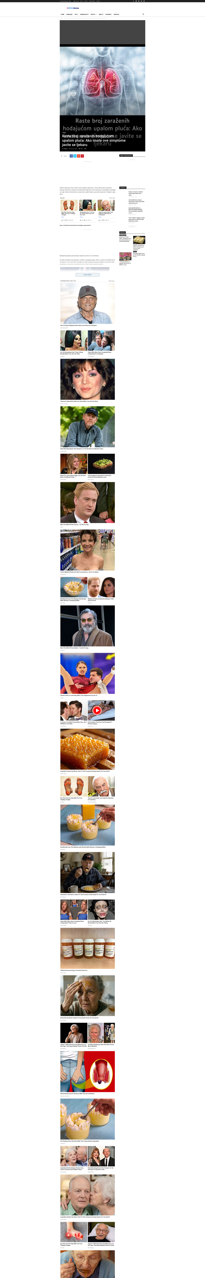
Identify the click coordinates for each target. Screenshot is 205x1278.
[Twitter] (136, 1)
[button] (143, 14)
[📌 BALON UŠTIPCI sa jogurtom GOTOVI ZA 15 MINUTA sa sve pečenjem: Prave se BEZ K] (125, 256)
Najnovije (69, 14)
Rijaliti (101, 14)
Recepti (93, 14)
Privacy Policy (92, 1)
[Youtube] (144, 1)
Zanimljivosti (84, 14)
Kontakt (98, 1)
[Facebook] (133, 1)
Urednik (65, 148)
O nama (86, 1)
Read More (88, 274)
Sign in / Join (76, 1)
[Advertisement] (102, 32)
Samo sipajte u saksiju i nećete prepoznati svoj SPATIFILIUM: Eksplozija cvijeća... (137, 219)
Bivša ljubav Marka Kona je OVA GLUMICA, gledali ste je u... (139, 255)
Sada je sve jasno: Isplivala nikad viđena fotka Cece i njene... (136, 193)
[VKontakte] (141, 1)
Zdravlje (116, 14)
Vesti (76, 14)
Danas (135, 251)
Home (81, 1)
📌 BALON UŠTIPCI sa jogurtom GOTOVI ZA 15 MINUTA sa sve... (125, 263)
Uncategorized (123, 235)
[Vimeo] (139, 1)
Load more (131, 226)
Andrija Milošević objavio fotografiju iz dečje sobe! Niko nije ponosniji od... (136, 201)
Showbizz (108, 14)
